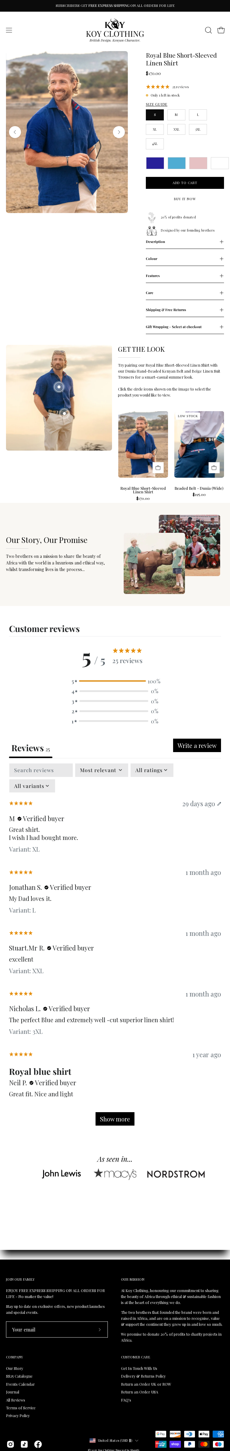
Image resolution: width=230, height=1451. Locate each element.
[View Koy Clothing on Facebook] (38, 1444)
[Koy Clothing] (115, 30)
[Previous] (15, 132)
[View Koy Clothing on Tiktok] (24, 1444)
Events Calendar (20, 1383)
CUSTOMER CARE (135, 1357)
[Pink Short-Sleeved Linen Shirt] (198, 163)
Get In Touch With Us (139, 1368)
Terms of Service (21, 1407)
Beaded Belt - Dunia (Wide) (199, 488)
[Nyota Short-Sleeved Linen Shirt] (177, 163)
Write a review (197, 745)
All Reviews (15, 1399)
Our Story (14, 1368)
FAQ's (126, 1399)
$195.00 (199, 495)
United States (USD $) (115, 1440)
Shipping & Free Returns (166, 309)
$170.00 (143, 498)
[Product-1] (59, 387)
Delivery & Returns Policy (143, 1376)
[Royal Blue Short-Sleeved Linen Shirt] (155, 163)
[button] (208, 30)
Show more (115, 1119)
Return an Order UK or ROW (146, 1383)
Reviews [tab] (30, 747)
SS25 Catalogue (19, 1376)
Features (153, 275)
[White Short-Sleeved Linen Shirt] (220, 163)
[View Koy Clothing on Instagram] (10, 1444)
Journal (12, 1392)
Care (149, 292)
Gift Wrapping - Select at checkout (174, 327)
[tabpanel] (115, 947)
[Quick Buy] (158, 467)
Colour (151, 258)
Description (155, 241)
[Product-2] (64, 413)
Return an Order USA (139, 1392)
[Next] (119, 132)
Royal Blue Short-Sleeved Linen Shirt (143, 490)
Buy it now (185, 199)
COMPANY (14, 1357)
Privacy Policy (18, 1415)
